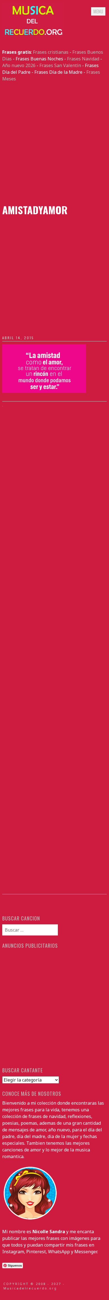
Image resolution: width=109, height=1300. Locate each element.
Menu (98, 11)
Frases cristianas (50, 52)
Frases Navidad (83, 59)
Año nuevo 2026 (18, 65)
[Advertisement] (54, 143)
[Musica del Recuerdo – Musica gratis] (33, 35)
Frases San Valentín (60, 65)
